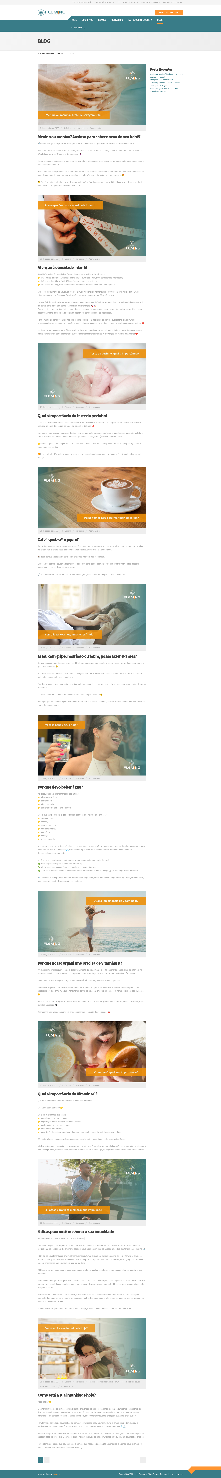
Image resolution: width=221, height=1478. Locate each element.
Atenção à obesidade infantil (62, 267)
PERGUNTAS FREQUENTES (128, 2)
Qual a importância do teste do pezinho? (72, 415)
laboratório (129, 1382)
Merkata (56, 1474)
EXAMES (102, 20)
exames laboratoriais (105, 1382)
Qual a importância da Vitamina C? (67, 1094)
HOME (74, 20)
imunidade (119, 1382)
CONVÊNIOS (117, 20)
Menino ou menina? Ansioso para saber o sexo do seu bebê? (89, 136)
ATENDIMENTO (78, 27)
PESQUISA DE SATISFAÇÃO (82, 2)
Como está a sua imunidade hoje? (67, 1395)
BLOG (160, 20)
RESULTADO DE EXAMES (150, 2)
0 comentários (96, 128)
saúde (137, 1382)
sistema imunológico (48, 1386)
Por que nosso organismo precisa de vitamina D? (80, 963)
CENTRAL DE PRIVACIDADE (173, 2)
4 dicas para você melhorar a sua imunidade (76, 1231)
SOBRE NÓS (87, 20)
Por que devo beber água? (60, 787)
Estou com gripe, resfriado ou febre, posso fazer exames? (87, 656)
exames (92, 1382)
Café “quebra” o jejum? (58, 539)
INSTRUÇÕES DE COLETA (105, 2)
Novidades (81, 128)
